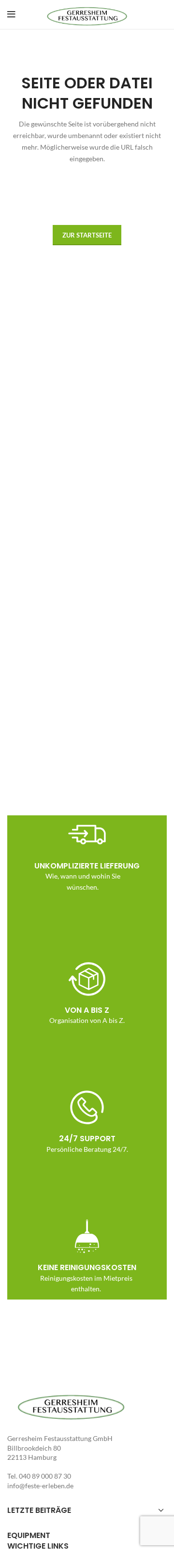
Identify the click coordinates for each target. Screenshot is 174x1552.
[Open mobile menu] (11, 14)
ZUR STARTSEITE (87, 235)
